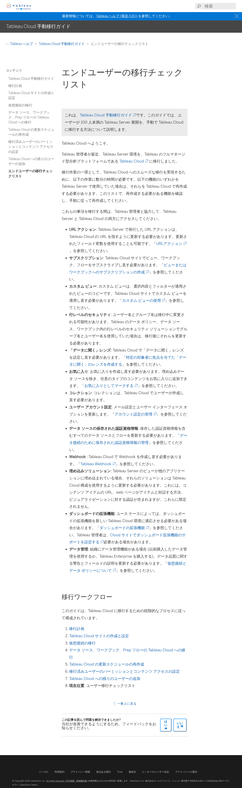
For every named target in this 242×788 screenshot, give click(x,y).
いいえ (180, 724)
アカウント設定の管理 (135, 414)
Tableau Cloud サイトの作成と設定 (99, 636)
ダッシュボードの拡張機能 (123, 528)
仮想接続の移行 (82, 643)
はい (165, 723)
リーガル (44, 771)
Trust (120, 771)
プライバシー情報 (80, 771)
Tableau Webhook (98, 464)
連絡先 (132, 771)
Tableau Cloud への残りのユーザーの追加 (104, 678)
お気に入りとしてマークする (110, 385)
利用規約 (59, 771)
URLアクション (171, 243)
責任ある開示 (103, 771)
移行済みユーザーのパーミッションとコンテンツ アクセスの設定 (124, 671)
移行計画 (76, 628)
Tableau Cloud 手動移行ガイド (62, 44)
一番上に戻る (126, 703)
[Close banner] (237, 16)
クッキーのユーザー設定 (155, 771)
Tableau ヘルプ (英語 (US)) (116, 16)
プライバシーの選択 (186, 771)
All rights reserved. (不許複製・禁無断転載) (67, 780)
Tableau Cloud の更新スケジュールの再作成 (106, 664)
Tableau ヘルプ (21, 44)
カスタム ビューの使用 (143, 300)
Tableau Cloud (133, 161)
